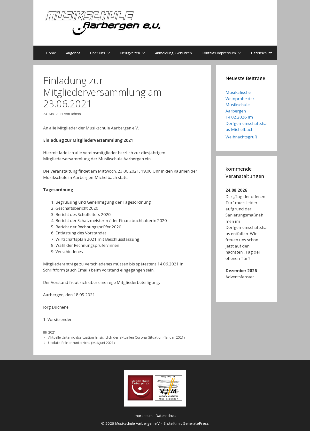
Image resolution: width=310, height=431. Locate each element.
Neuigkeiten (130, 52)
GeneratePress (196, 423)
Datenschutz (261, 52)
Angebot (73, 52)
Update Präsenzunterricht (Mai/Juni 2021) (81, 342)
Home (51, 52)
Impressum (143, 415)
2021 (52, 332)
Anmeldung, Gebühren (173, 52)
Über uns (97, 52)
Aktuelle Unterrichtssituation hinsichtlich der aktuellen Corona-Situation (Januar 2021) (116, 337)
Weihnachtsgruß (241, 137)
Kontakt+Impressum (219, 52)
